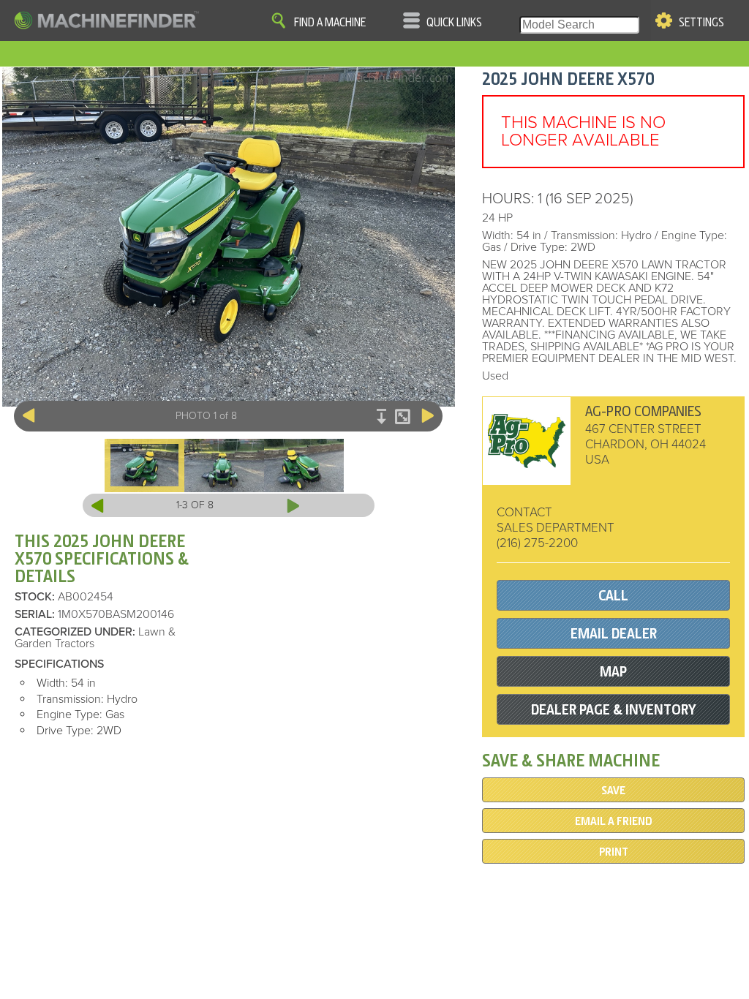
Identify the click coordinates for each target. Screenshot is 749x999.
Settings (701, 23)
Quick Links (454, 23)
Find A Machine (330, 23)
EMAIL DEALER (614, 633)
